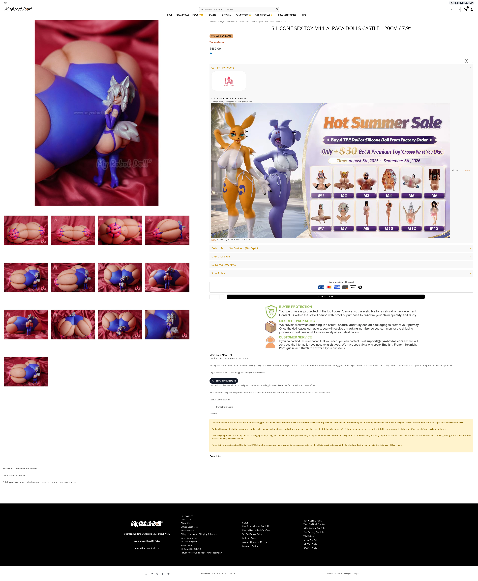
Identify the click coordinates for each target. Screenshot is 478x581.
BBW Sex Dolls (310, 548)
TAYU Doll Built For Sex (314, 524)
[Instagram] (157, 574)
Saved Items (186, 545)
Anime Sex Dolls (310, 540)
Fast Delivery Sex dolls (313, 532)
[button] (204, 15)
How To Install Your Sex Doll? (255, 526)
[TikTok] (471, 3)
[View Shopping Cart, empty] (465, 9)
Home (212, 21)
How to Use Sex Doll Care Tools (256, 530)
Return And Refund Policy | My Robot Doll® (201, 552)
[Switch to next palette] (5, 3)
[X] (146, 574)
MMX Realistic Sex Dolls (314, 528)
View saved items (216, 42)
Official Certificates (189, 527)
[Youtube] (456, 3)
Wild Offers (308, 536)
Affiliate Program (189, 541)
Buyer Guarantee (189, 538)
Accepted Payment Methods (255, 542)
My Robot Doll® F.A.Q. (191, 549)
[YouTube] (152, 574)
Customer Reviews (250, 546)
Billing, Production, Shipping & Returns (199, 534)
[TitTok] (163, 574)
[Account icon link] (472, 9)
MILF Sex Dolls (310, 544)
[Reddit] (466, 3)
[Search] (277, 9)
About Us (185, 523)
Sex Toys (220, 21)
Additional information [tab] (26, 468)
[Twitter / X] (451, 3)
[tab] (341, 153)
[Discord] (461, 3)
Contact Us (186, 519)
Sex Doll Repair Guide (252, 534)
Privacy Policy (187, 530)
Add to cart (325, 296)
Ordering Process (250, 538)
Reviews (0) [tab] (7, 468)
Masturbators (231, 21)
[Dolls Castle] (228, 81)
